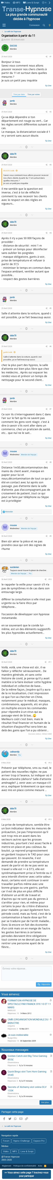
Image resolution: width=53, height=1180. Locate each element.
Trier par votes (34, 94)
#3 (50, 165)
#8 (50, 462)
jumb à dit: (8, 352)
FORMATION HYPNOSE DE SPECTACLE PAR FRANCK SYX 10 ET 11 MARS (29, 1004)
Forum (6, 1141)
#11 (50, 662)
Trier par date (19, 94)
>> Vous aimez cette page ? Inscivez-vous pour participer (26, 1174)
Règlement (6, 1166)
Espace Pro (39, 1141)
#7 (50, 409)
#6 (50, 346)
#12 (50, 763)
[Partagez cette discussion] (46, 56)
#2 (50, 112)
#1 (50, 57)
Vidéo (7, 2)
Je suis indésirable (18, 1034)
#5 (50, 308)
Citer (49, 85)
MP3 (18, 2)
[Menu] (4, 25)
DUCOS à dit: (9, 170)
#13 (50, 819)
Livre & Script (32, 2)
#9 (50, 536)
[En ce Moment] (49, 25)
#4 (50, 233)
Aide (40, 1166)
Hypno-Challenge (21, 1141)
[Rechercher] (44, 25)
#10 (50, 579)
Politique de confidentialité (24, 1166)
